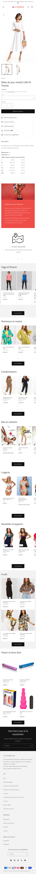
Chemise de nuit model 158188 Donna (23, 550)
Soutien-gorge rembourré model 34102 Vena (9, 498)
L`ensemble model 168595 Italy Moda (9, 634)
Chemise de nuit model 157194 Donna (8, 550)
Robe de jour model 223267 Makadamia (9, 602)
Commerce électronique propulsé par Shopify (23, 870)
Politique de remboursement (11, 789)
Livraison (5, 793)
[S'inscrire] (31, 746)
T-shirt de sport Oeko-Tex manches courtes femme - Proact (9, 294)
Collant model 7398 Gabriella (7, 448)
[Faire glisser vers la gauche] (14, 259)
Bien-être (5, 827)
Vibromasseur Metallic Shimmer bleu (25, 680)
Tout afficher (18, 313)
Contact (5, 801)
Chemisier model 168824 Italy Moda (25, 602)
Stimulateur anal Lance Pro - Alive (26, 712)
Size (2, 94)
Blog (4, 778)
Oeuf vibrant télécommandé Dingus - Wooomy (9, 712)
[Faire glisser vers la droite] (22, 259)
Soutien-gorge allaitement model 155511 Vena (22, 499)
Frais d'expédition (10, 91)
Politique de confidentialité (10, 786)
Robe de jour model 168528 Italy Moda (26, 634)
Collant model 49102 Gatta (23, 448)
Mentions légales (8, 782)
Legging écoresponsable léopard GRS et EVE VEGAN (24, 294)
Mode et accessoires (8, 823)
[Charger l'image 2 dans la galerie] (18, 69)
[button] (3, 7)
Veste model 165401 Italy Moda (24, 348)
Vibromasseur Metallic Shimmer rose (8, 680)
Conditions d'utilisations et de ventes (13, 797)
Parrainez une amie (8, 808)
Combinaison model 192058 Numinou (7, 398)
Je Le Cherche (10, 870)
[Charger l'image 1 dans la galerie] (7, 69)
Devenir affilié (7, 805)
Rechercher (6, 819)
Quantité (3, 102)
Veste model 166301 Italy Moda (8, 348)
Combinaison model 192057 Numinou (23, 398)
